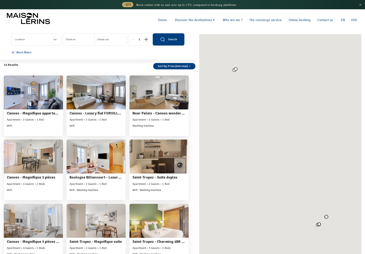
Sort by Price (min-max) (173, 66)
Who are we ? (232, 20)
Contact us (325, 20)
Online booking (300, 20)
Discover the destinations (195, 20)
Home (162, 20)
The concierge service (265, 20)
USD (354, 20)
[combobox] (36, 39)
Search (172, 39)
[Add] (146, 39)
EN (343, 20)
